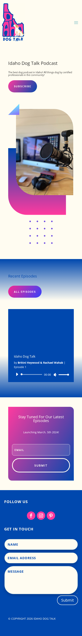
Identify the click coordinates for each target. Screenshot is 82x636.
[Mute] (55, 374)
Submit (67, 600)
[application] (41, 374)
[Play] (17, 374)
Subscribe (22, 86)
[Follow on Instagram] (41, 515)
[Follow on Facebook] (31, 515)
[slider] (62, 374)
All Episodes (25, 291)
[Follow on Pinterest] (51, 515)
